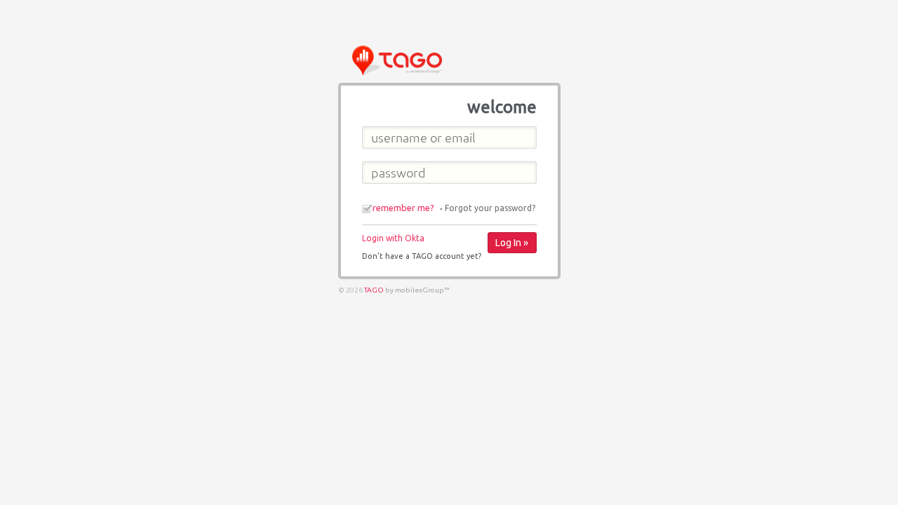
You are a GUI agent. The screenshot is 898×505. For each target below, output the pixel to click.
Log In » (511, 242)
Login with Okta (393, 238)
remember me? (403, 208)
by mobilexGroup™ (417, 290)
